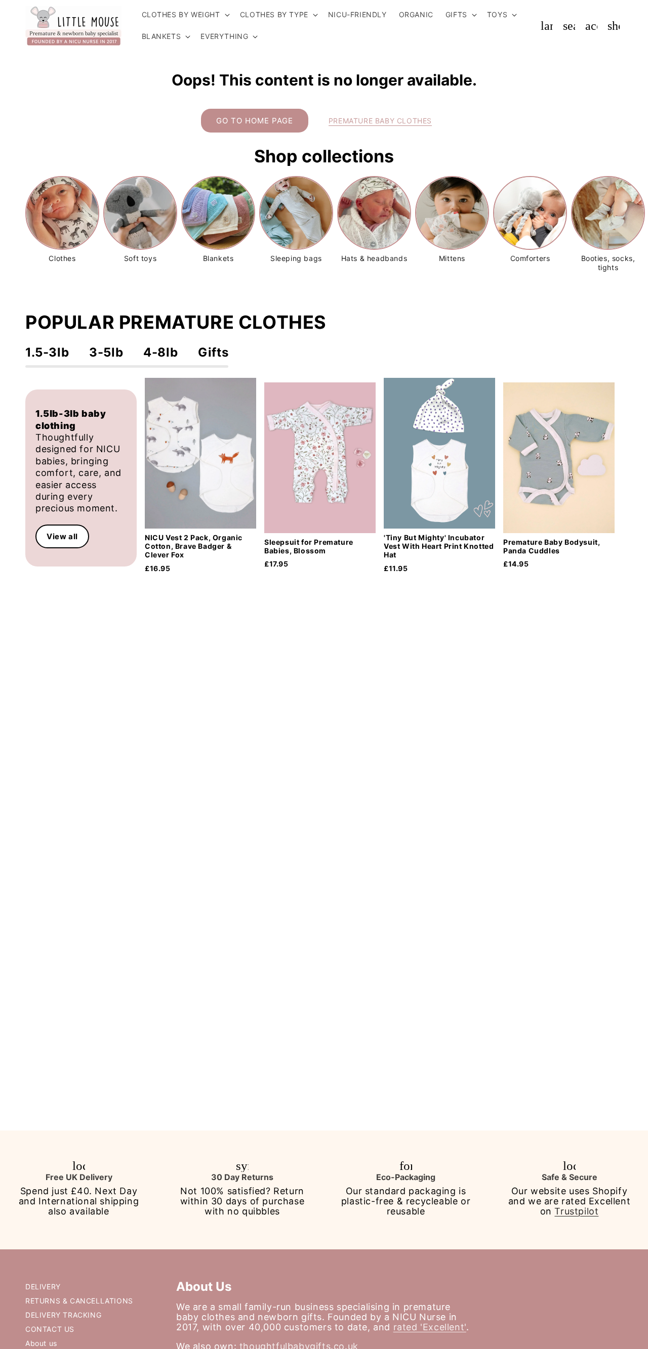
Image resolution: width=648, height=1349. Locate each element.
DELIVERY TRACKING (63, 1315)
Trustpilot (576, 1211)
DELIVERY (43, 1286)
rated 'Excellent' (429, 1327)
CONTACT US (49, 1329)
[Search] (569, 26)
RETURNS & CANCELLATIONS (79, 1300)
